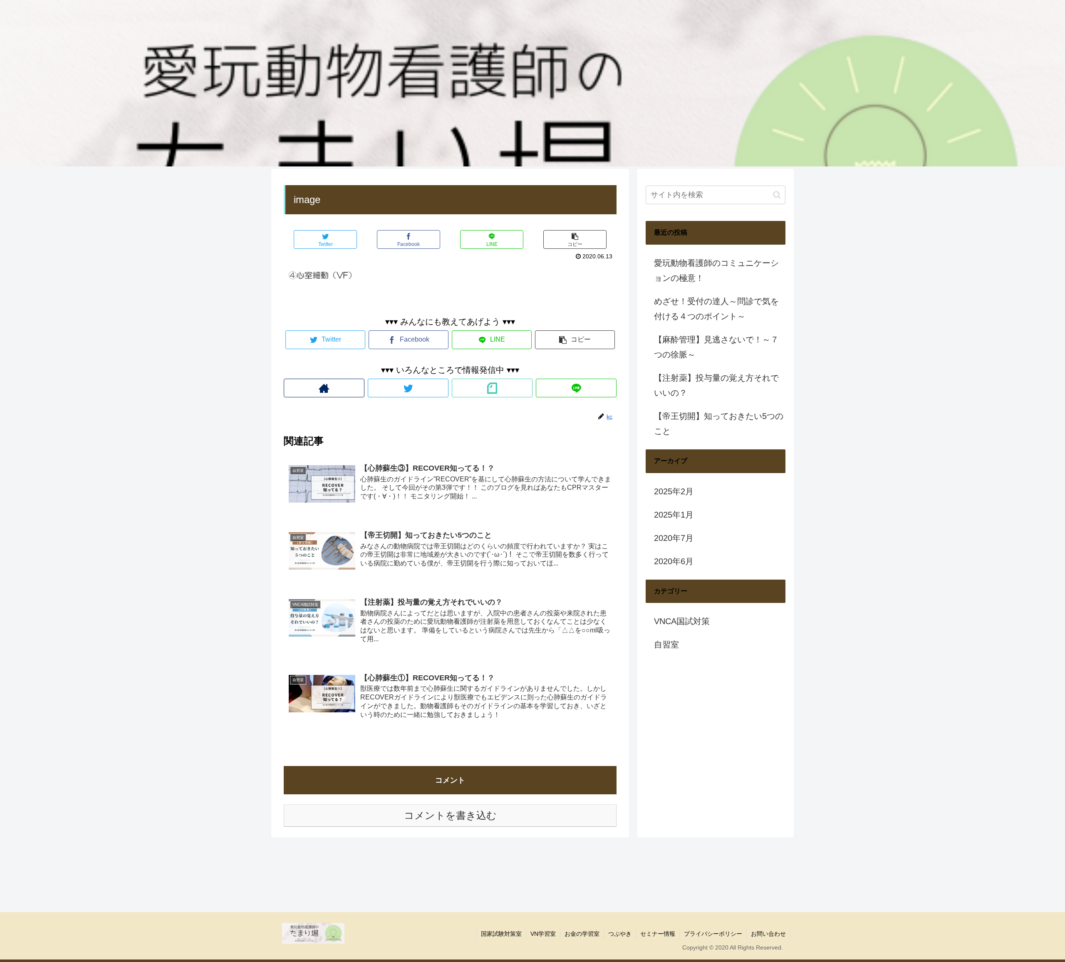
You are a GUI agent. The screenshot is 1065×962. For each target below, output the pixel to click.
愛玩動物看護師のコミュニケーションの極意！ (716, 270)
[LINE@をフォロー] (576, 388)
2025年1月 (673, 514)
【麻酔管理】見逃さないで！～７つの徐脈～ (716, 347)
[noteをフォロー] (492, 388)
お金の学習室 (582, 933)
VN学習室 (543, 933)
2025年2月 (673, 491)
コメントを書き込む (450, 815)
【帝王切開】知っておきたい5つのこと (718, 424)
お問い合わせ (768, 933)
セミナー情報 (657, 933)
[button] (777, 195)
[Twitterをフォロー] (408, 388)
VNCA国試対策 (682, 621)
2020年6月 (673, 561)
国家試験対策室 (501, 933)
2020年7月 (673, 538)
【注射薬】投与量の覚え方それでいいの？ (716, 385)
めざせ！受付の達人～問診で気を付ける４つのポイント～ (716, 309)
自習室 (666, 644)
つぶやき (620, 933)
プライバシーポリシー (713, 933)
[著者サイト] (324, 388)
